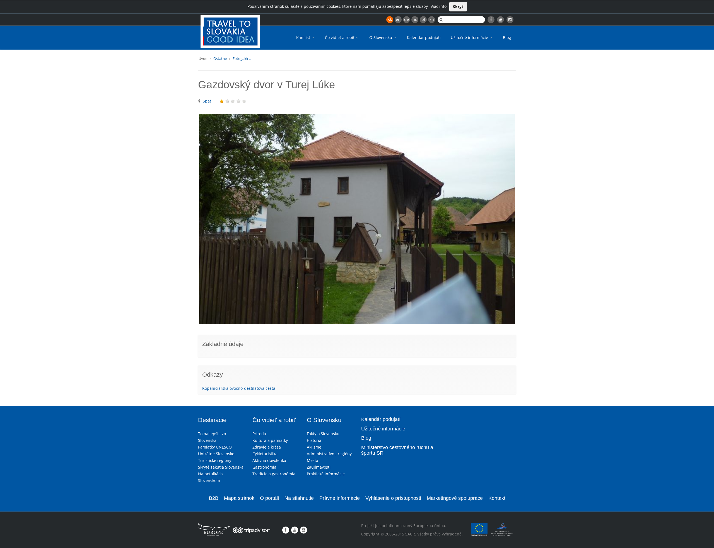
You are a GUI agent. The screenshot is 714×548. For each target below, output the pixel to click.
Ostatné (220, 58)
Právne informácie (339, 498)
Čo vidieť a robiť (340, 37)
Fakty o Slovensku (323, 433)
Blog (507, 37)
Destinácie (212, 420)
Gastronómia (264, 467)
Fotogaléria (242, 58)
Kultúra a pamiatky (270, 440)
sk (390, 19)
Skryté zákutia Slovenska (220, 467)
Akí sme (314, 447)
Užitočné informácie (470, 37)
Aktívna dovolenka (269, 460)
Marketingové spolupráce (455, 498)
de (406, 19)
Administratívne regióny (329, 453)
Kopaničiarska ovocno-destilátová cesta (238, 388)
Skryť (458, 6)
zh (432, 19)
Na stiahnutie (299, 498)
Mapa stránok (239, 498)
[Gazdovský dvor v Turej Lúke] (357, 219)
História (314, 440)
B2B (213, 498)
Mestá (312, 460)
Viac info (439, 6)
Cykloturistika (265, 453)
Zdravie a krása (266, 447)
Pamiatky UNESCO (215, 447)
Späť (207, 101)
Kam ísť (303, 37)
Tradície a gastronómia (273, 473)
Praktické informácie (326, 473)
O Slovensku (381, 37)
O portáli (269, 498)
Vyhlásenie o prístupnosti (393, 498)
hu (415, 19)
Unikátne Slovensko (216, 453)
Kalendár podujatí (424, 37)
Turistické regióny (214, 460)
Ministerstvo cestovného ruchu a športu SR (397, 450)
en (398, 19)
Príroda (259, 433)
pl (423, 19)
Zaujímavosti (319, 467)
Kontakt (496, 498)
